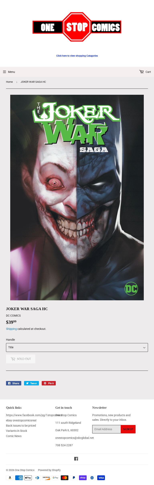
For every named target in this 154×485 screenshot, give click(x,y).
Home (9, 81)
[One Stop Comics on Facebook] (76, 459)
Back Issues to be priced (21, 425)
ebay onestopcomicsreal (21, 420)
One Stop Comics (24, 470)
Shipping (11, 328)
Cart (148, 71)
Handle (10, 339)
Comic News (13, 436)
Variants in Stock (16, 430)
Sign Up (128, 429)
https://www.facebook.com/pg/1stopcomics (34, 415)
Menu (11, 71)
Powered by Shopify (49, 470)
